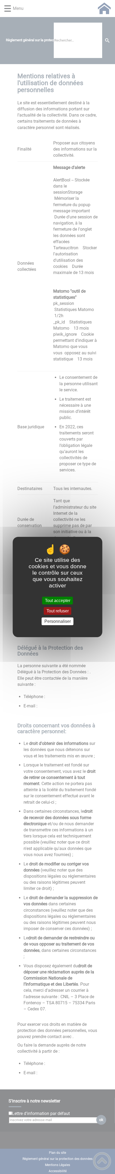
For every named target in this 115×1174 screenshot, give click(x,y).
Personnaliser (57, 621)
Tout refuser (58, 611)
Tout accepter (57, 600)
